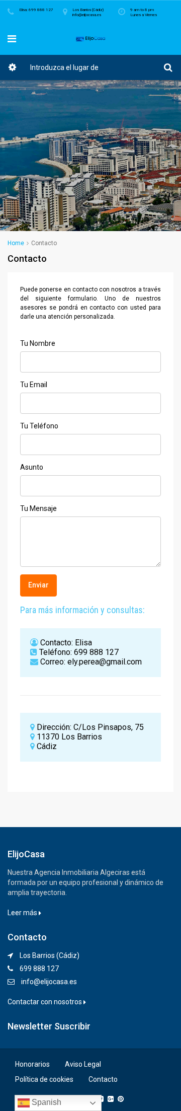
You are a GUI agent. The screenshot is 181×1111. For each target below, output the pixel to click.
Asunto (31, 467)
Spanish (45, 1102)
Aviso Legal (83, 1064)
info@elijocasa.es (49, 982)
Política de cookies (44, 1079)
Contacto (103, 1079)
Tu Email (33, 385)
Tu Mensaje (38, 508)
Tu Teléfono (39, 426)
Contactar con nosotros (45, 1002)
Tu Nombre (37, 343)
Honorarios (32, 1064)
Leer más (23, 913)
